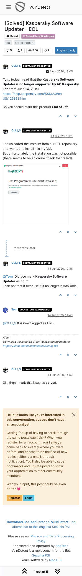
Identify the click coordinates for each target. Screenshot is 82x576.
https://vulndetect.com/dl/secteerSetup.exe (30, 345)
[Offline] (7, 66)
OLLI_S (16, 65)
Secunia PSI (41, 555)
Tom (14, 309)
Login (28, 498)
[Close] (74, 415)
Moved (13, 36)
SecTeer (62, 546)
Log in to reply (66, 50)
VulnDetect (39, 7)
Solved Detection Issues (40, 36)
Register (14, 498)
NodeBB (55, 560)
